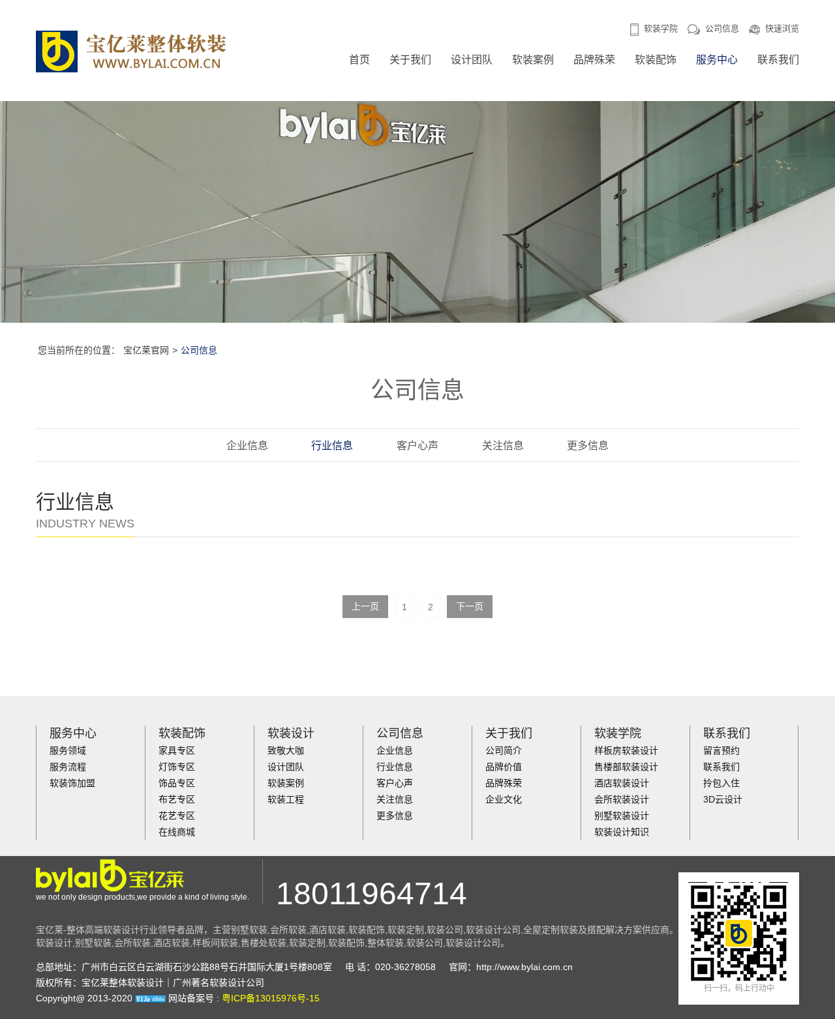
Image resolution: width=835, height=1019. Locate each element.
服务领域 (68, 750)
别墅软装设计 (621, 815)
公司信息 (722, 28)
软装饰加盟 (72, 783)
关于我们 (410, 59)
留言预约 (721, 750)
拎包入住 (721, 783)
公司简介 (503, 750)
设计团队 (472, 59)
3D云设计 (722, 799)
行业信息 (332, 445)
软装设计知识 (621, 832)
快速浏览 (782, 28)
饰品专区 (177, 783)
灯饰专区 (177, 766)
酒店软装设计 (621, 783)
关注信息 (503, 445)
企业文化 (503, 799)
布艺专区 (177, 799)
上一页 (365, 606)
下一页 (469, 606)
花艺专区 (177, 815)
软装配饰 (655, 59)
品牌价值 (503, 766)
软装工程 (285, 799)
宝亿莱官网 (146, 350)
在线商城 (177, 832)
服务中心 (717, 59)
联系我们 (778, 59)
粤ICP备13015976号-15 (271, 998)
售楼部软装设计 (626, 766)
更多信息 (588, 445)
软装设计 (290, 733)
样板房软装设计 (626, 750)
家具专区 (177, 750)
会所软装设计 (621, 799)
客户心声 (417, 445)
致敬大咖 (285, 750)
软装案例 (533, 59)
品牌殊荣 (594, 59)
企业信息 (247, 445)
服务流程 (68, 766)
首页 (359, 59)
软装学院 (661, 28)
